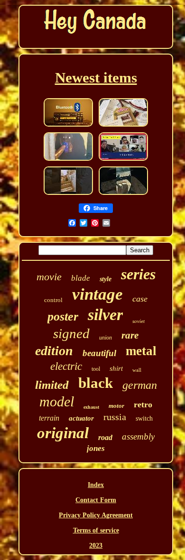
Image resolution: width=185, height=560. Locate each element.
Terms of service (96, 530)
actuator (81, 418)
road (105, 437)
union (105, 337)
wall (136, 370)
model (56, 401)
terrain (49, 418)
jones (96, 448)
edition (54, 350)
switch (144, 418)
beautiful (99, 353)
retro (143, 404)
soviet (138, 321)
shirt (116, 368)
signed (71, 333)
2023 (95, 545)
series (138, 274)
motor (116, 405)
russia (114, 417)
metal (141, 351)
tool (96, 369)
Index (96, 484)
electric (66, 366)
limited (52, 384)
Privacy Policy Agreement (96, 515)
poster (62, 316)
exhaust (91, 407)
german (139, 385)
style (105, 279)
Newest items (96, 77)
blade (80, 278)
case (140, 298)
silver (105, 314)
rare (130, 335)
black (95, 383)
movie (49, 277)
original (63, 432)
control (53, 299)
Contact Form (95, 500)
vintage (97, 294)
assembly (138, 436)
